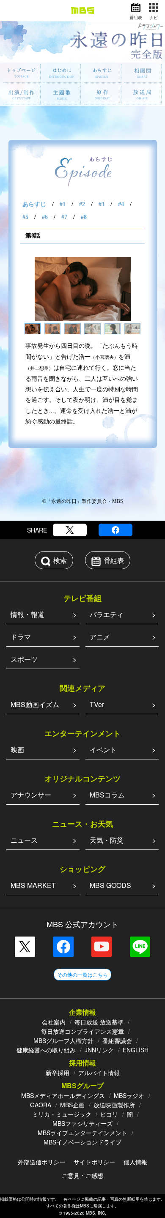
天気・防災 (107, 840)
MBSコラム (107, 795)
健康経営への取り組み (46, 1050)
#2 (82, 204)
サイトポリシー (94, 1162)
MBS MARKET (33, 885)
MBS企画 (72, 1105)
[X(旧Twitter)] (70, 530)
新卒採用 (57, 1072)
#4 (121, 204)
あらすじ (34, 204)
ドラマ (21, 637)
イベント (103, 749)
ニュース (24, 840)
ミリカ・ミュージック (61, 1114)
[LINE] (140, 947)
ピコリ (109, 1114)
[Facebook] (115, 530)
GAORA (40, 1105)
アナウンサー (31, 795)
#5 (25, 217)
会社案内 (54, 1022)
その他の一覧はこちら (82, 974)
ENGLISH (135, 1050)
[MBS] (82, 10)
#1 (63, 204)
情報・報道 (27, 614)
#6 (45, 217)
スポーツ (24, 659)
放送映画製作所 (114, 1105)
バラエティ (107, 614)
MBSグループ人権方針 (63, 1040)
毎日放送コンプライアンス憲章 (82, 1031)
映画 (17, 749)
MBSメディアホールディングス (63, 1095)
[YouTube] (101, 947)
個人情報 (135, 1162)
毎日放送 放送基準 (99, 1022)
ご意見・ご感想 (82, 1175)
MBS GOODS (110, 885)
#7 (64, 217)
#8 (84, 217)
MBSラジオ (129, 1095)
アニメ (100, 637)
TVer (97, 704)
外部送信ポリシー (41, 1162)
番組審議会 (117, 1040)
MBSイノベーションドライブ (82, 1142)
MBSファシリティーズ (82, 1123)
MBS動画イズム (35, 704)
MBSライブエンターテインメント (82, 1132)
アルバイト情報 (99, 1072)
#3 (101, 204)
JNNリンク (99, 1050)
